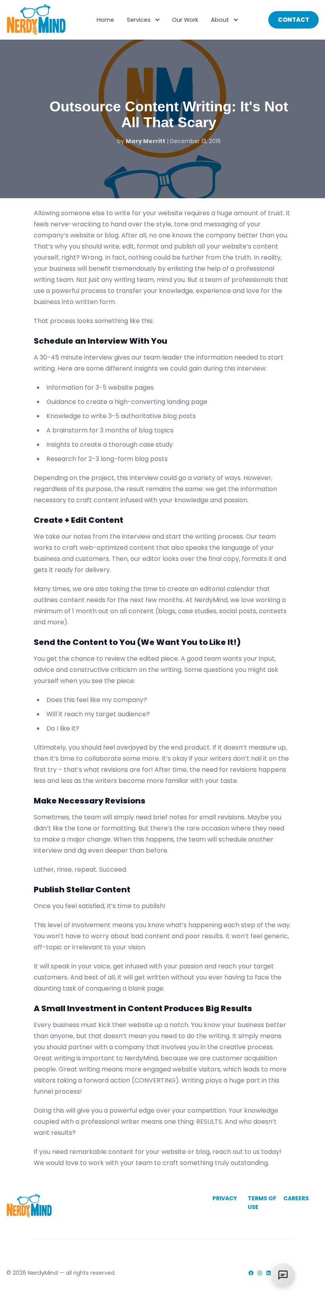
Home (105, 19)
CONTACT (293, 19)
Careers (296, 1198)
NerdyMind (43, 1272)
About (220, 19)
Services (139, 19)
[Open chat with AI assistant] (283, 1275)
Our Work (185, 19)
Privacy (224, 1198)
